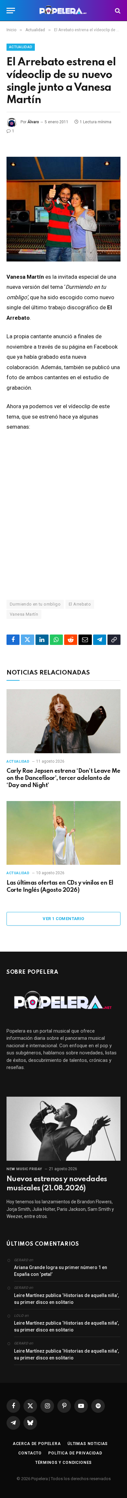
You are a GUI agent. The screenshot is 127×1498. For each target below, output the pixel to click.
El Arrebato (80, 604)
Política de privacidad (75, 1453)
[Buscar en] (117, 10)
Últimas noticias (87, 1443)
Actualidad (20, 47)
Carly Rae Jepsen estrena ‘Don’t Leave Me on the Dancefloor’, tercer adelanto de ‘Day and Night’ (63, 778)
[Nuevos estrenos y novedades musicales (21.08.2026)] (63, 1129)
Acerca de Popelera (37, 1443)
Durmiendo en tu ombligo (35, 604)
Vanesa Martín (24, 614)
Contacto (30, 1453)
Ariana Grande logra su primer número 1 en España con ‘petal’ (60, 1271)
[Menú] (11, 10)
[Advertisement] (63, 515)
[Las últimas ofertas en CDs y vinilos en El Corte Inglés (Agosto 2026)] (63, 833)
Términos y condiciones (63, 1462)
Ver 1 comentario (63, 918)
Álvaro (33, 122)
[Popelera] (63, 10)
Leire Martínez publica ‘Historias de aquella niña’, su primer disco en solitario (66, 1299)
